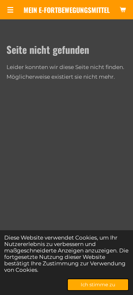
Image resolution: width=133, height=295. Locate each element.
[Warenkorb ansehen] (123, 9)
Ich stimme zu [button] (98, 284)
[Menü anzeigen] (10, 9)
